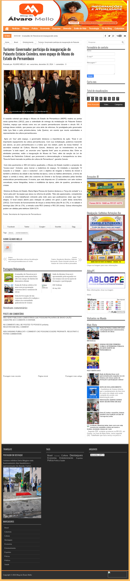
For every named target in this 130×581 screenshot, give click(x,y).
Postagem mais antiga (73, 376)
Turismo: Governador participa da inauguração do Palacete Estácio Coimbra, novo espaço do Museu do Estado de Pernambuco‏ (38, 54)
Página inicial (43, 376)
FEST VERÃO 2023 (94, 371)
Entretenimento (22, 233)
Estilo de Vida (80, 28)
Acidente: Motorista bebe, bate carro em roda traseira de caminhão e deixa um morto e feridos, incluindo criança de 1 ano (105, 427)
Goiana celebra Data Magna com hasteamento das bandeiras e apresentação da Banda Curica (18, 463)
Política (7, 560)
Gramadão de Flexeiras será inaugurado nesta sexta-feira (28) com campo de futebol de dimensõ (59, 36)
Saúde (6, 564)
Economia (45, 28)
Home (7, 28)
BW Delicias (91, 341)
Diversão (67, 28)
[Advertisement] (103, 124)
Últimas (25, 28)
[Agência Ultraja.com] (117, 577)
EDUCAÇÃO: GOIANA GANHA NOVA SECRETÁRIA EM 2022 (111, 401)
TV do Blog (107, 28)
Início (89, 295)
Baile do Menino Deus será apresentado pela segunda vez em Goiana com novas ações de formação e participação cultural (112, 377)
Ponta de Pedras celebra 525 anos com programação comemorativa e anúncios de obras (112, 330)
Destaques (8, 540)
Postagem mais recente (12, 376)
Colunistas (119, 28)
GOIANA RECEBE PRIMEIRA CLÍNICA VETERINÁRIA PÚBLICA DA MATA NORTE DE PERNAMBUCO (112, 347)
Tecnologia (94, 28)
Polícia (35, 28)
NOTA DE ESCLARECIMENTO (110, 387)
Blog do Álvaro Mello (24, 575)
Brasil (11, 233)
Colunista (7, 532)
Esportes (56, 28)
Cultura (7, 536)
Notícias (16, 28)
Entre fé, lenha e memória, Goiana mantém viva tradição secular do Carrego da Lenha (112, 414)
